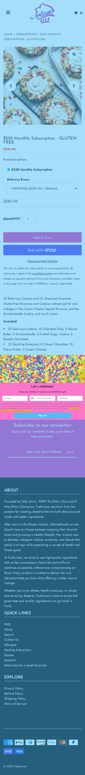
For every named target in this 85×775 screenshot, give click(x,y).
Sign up (42, 415)
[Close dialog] (82, 357)
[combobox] (33, 398)
